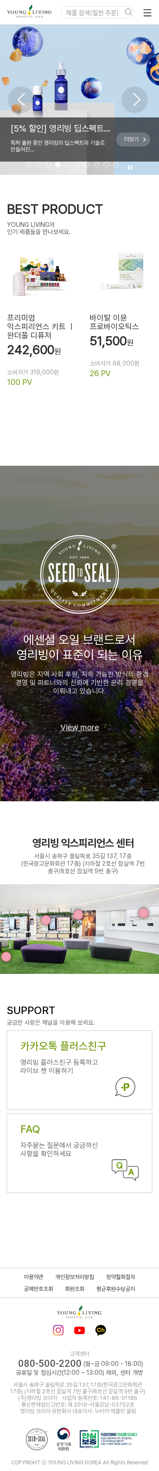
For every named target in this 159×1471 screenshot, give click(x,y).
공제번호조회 (38, 1289)
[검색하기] (129, 12)
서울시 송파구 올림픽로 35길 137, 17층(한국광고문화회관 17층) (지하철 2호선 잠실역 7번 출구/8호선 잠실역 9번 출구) (83, 863)
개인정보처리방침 (74, 1277)
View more (80, 727)
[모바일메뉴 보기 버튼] (146, 12)
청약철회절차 (120, 1277)
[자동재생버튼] (129, 168)
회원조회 (74, 1289)
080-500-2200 (50, 1363)
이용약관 (33, 1277)
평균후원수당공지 (115, 1289)
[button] (21, 100)
